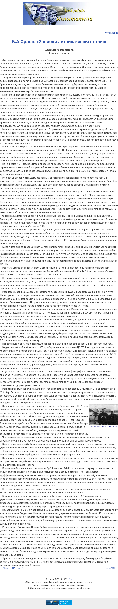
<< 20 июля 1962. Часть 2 (11, 568)
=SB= (69, 579)
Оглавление (111, 32)
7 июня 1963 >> (111, 568)
